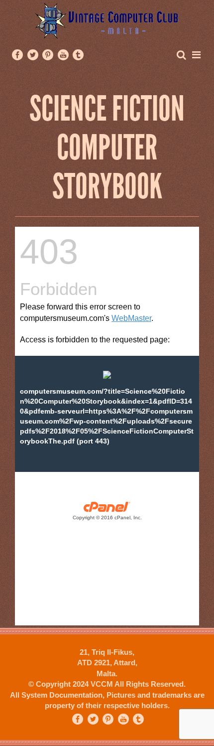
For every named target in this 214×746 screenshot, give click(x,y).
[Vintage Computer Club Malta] (107, 20)
